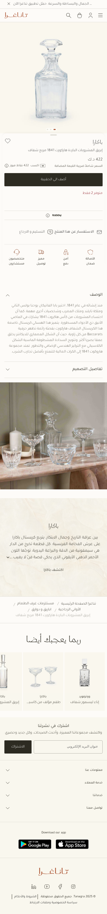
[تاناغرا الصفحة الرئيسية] (16, 15)
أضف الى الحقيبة (53, 180)
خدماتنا (98, 795)
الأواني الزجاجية (69, 610)
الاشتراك (18, 747)
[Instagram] (73, 886)
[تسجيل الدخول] (90, 15)
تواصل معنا (94, 808)
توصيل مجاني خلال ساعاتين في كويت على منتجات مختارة (56, 4)
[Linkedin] (33, 886)
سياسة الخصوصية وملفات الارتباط (53, 902)
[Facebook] (60, 886)
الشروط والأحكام (25, 896)
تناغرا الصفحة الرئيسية (78, 604)
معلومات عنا (94, 770)
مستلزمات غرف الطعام (35, 604)
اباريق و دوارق (41, 610)
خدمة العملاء (94, 783)
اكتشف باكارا (53, 570)
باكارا (98, 142)
